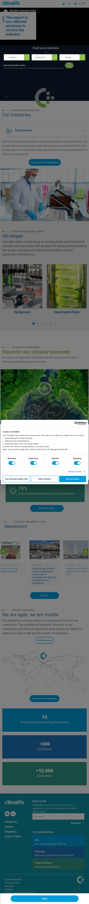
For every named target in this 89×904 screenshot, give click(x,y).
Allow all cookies (72, 479)
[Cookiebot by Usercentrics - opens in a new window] (76, 423)
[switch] (33, 463)
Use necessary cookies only (16, 479)
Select (44, 898)
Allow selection (44, 479)
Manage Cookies (75, 472)
